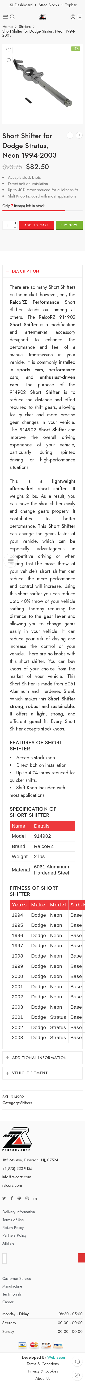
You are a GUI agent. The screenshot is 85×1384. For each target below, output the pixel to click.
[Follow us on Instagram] (27, 1198)
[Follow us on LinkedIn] (35, 1198)
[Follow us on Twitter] (4, 1198)
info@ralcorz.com (16, 1177)
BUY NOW (69, 225)
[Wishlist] (8, 50)
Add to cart (36, 225)
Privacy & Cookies (43, 1371)
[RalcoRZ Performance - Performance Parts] (42, 17)
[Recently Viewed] (77, 1375)
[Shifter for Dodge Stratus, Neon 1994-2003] (42, 84)
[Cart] (80, 17)
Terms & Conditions (43, 1364)
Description (25, 271)
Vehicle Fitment (30, 1073)
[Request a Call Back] (77, 1361)
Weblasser (56, 1357)
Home (7, 27)
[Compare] (8, 60)
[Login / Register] (73, 17)
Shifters (25, 27)
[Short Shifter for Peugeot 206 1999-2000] (70, 135)
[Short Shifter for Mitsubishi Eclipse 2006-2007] (79, 135)
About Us (42, 1378)
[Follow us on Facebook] (12, 1198)
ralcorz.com (12, 1185)
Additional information (39, 1058)
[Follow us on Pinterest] (19, 1198)
